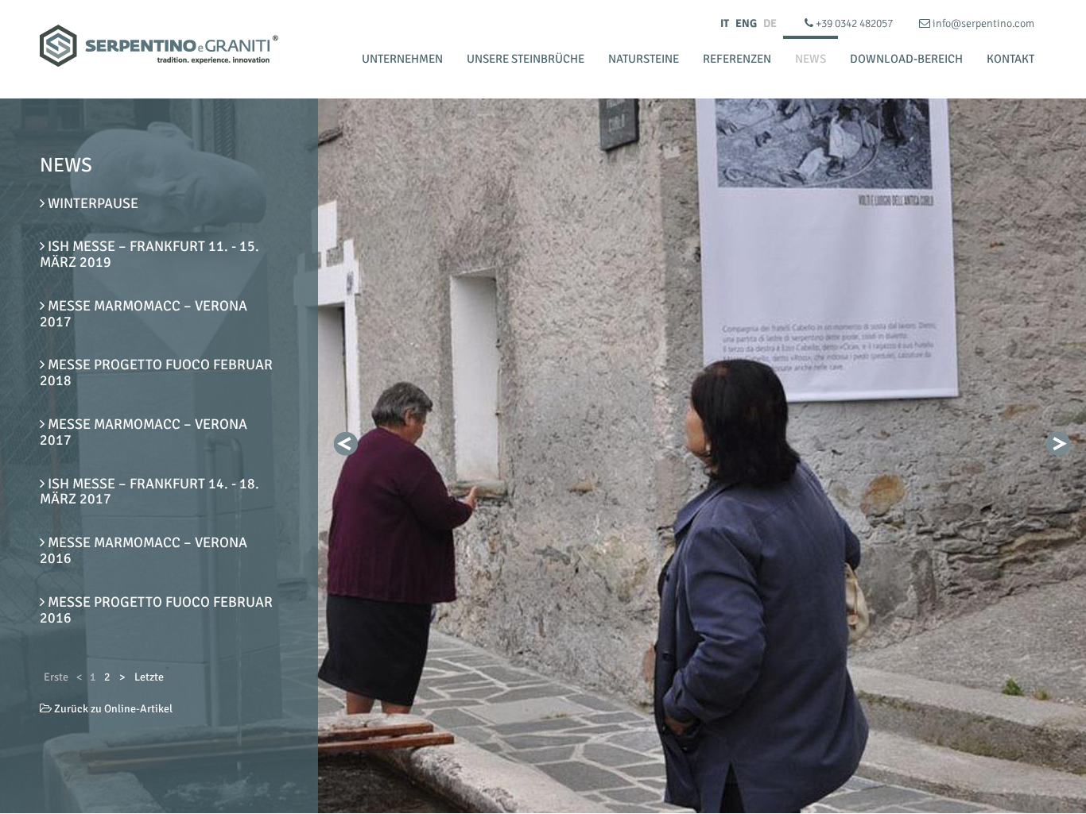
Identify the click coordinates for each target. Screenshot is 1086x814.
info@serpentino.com (982, 23)
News (810, 59)
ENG (746, 23)
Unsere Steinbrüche (525, 59)
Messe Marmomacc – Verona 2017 (143, 313)
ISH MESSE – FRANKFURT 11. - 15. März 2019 (149, 254)
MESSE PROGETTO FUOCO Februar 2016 (156, 610)
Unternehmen (402, 59)
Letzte (149, 677)
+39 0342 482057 (854, 23)
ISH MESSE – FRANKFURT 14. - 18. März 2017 (149, 491)
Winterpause (91, 203)
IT (724, 23)
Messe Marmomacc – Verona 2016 (143, 550)
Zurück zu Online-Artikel (112, 709)
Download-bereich (906, 59)
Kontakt (1010, 59)
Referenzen (737, 59)
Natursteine (643, 59)
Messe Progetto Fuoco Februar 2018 (156, 372)
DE (770, 23)
